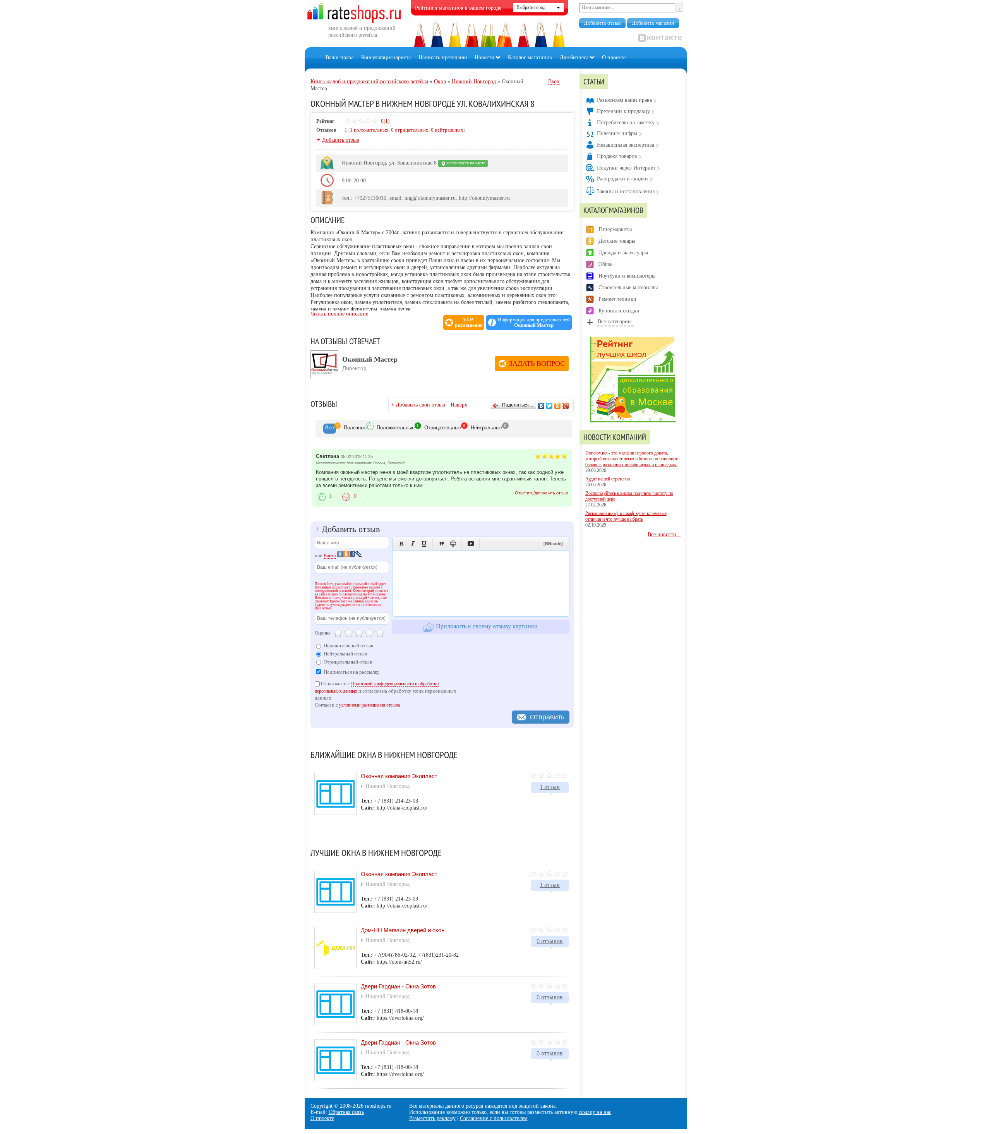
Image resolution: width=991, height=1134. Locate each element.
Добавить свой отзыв (420, 405)
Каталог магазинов (530, 57)
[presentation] (329, 429)
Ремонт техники (617, 299)
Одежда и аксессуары (623, 253)
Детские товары (616, 241)
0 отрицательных (410, 130)
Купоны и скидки (619, 311)
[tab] (329, 429)
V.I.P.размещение (468, 322)
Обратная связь (346, 1112)
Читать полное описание (339, 314)
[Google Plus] (566, 406)
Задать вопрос (537, 363)
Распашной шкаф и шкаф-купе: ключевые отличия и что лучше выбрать (626, 516)
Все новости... (664, 534)
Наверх (459, 405)
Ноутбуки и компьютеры (626, 276)
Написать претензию (442, 57)
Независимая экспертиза (625, 145)
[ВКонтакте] (541, 406)
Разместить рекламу (432, 1118)
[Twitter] (549, 406)
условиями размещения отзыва (369, 705)
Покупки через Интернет (626, 168)
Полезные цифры (617, 133)
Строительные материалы (628, 287)
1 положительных (369, 130)
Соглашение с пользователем (494, 1118)
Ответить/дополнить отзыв (541, 493)
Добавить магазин (653, 23)
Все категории (614, 321)
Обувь (605, 264)
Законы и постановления (626, 191)
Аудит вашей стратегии (607, 479)
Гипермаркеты (615, 229)
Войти (330, 555)
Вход (553, 81)
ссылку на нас (595, 1112)
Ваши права (339, 57)
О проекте (614, 57)
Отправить (547, 717)
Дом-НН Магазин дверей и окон (402, 930)
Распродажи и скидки (622, 179)
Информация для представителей (534, 322)
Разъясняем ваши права (624, 100)
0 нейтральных (447, 130)
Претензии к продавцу (623, 111)
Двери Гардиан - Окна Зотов (398, 986)
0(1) (384, 121)
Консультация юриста (386, 57)
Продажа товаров (617, 156)
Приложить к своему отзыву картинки (486, 626)
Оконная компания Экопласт (399, 776)
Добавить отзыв (602, 23)
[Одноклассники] (558, 406)
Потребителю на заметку (626, 122)
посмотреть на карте (465, 163)
